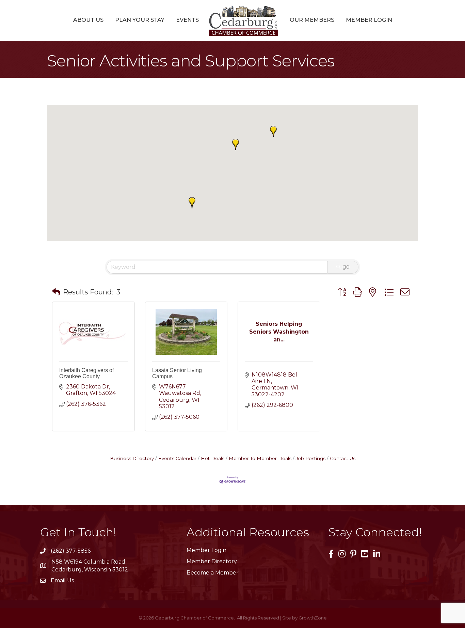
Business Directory (132, 458)
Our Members (312, 20)
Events (187, 20)
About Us (88, 20)
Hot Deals (212, 458)
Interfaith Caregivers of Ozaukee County (86, 373)
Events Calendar (177, 458)
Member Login (369, 20)
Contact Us (342, 458)
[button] (235, 144)
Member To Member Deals (260, 458)
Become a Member (213, 572)
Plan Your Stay (139, 20)
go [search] (346, 266)
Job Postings (310, 458)
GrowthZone (313, 618)
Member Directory (212, 561)
